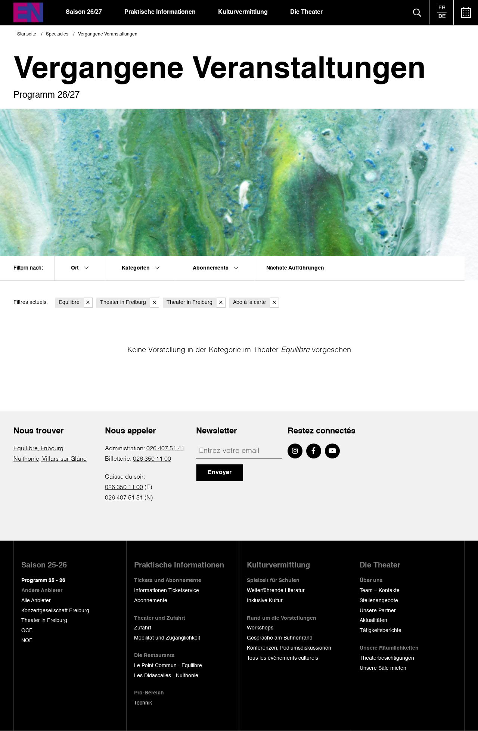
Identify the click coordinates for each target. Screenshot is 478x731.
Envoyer (220, 473)
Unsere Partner (378, 610)
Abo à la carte (249, 302)
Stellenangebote (379, 600)
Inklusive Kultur (265, 600)
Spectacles (57, 34)
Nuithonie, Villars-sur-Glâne (50, 459)
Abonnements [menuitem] (211, 268)
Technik (143, 703)
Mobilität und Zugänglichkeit (167, 638)
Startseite (26, 34)
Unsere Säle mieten (383, 668)
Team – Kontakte (380, 590)
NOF (26, 640)
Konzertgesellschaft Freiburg (55, 610)
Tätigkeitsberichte (380, 630)
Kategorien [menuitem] (136, 268)
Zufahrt (142, 628)
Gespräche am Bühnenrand (280, 638)
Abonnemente (150, 600)
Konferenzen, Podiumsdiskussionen (289, 648)
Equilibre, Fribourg (38, 449)
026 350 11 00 (152, 459)
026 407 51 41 (165, 449)
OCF (26, 630)
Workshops (260, 628)
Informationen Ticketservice (166, 590)
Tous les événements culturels (282, 658)
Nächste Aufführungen (295, 268)
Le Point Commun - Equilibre (168, 665)
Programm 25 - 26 (43, 580)
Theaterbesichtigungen (387, 658)
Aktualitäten (373, 620)
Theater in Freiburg (123, 302)
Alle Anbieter (36, 600)
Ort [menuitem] (75, 268)
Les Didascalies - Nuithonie (166, 675)
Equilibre (69, 302)
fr (442, 7)
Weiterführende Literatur (276, 590)
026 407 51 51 (124, 498)
